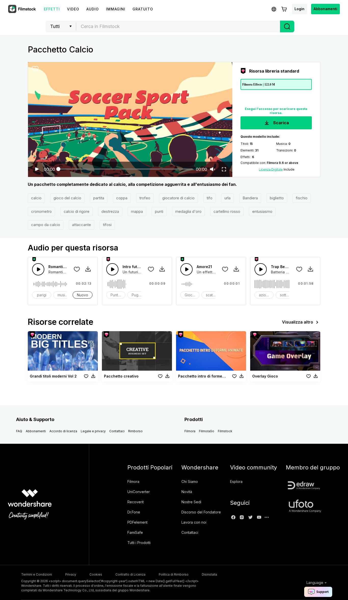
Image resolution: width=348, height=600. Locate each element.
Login (299, 9)
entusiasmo (262, 211)
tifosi (107, 224)
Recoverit (135, 502)
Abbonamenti (325, 9)
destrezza (110, 211)
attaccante (81, 224)
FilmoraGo (206, 431)
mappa (137, 211)
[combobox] (178, 26)
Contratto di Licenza (130, 574)
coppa (121, 198)
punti (159, 211)
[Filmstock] (22, 9)
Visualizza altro (297, 322)
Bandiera (250, 198)
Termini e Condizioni (36, 574)
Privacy (70, 574)
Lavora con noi (193, 522)
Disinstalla (209, 574)
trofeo (144, 198)
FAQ (19, 431)
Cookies (95, 574)
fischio (301, 198)
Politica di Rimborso (174, 574)
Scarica (280, 122)
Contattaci (117, 431)
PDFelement (137, 522)
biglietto (277, 198)
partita (98, 198)
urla (227, 198)
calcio (36, 198)
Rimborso (135, 431)
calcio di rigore (76, 211)
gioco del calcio (67, 198)
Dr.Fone (133, 512)
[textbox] (178, 26)
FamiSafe (135, 532)
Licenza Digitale (271, 169)
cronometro (41, 211)
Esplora (236, 481)
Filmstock (225, 431)
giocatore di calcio (178, 198)
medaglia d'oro (188, 211)
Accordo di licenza (63, 431)
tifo (209, 198)
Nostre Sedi (191, 502)
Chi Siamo (189, 481)
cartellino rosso (226, 211)
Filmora (189, 431)
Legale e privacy (93, 431)
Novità (186, 492)
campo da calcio (45, 224)
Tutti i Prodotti (139, 542)
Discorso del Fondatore (201, 512)
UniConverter (138, 492)
